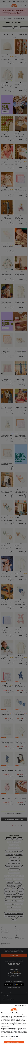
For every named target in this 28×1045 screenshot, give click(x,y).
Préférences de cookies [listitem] (14, 1039)
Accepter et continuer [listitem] (14, 1042)
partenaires (5, 1023)
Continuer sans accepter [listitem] (20, 1005)
